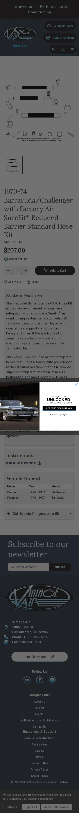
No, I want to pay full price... (59, 415)
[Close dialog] (77, 384)
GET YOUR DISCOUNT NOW (59, 408)
